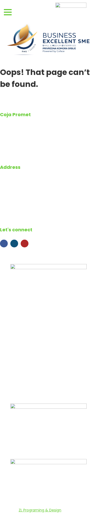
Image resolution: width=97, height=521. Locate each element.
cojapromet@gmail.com (34, 207)
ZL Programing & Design (40, 510)
